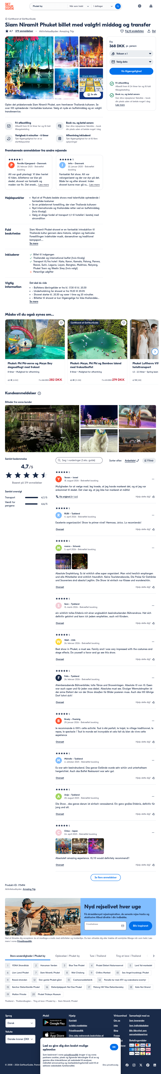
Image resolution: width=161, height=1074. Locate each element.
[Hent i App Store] (54, 1035)
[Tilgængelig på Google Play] (54, 1023)
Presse (117, 1035)
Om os (117, 1020)
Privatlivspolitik (24, 941)
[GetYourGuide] (9, 6)
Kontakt (73, 1020)
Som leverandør (136, 1020)
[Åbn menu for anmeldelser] (153, 479)
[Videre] (155, 351)
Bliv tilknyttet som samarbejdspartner (138, 1032)
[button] (19, 31)
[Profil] (151, 6)
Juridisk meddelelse (78, 1025)
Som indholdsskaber (139, 1025)
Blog (116, 1030)
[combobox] (132, 460)
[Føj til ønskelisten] (61, 323)
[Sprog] (139, 5)
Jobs (116, 1025)
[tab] (27, 956)
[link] (35, 351)
